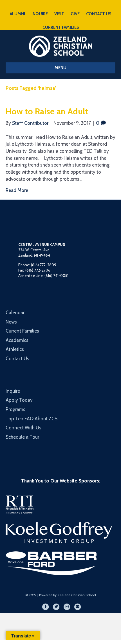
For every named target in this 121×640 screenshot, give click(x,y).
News (11, 322)
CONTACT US (98, 13)
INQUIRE (40, 13)
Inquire (13, 391)
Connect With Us (23, 428)
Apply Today (19, 400)
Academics (17, 340)
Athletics (15, 349)
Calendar (15, 312)
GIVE (75, 13)
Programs (15, 409)
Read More (17, 190)
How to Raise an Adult (47, 111)
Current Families (22, 331)
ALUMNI (17, 13)
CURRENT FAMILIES (60, 27)
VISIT (59, 13)
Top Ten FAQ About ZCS (31, 418)
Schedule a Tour (22, 437)
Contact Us (17, 358)
